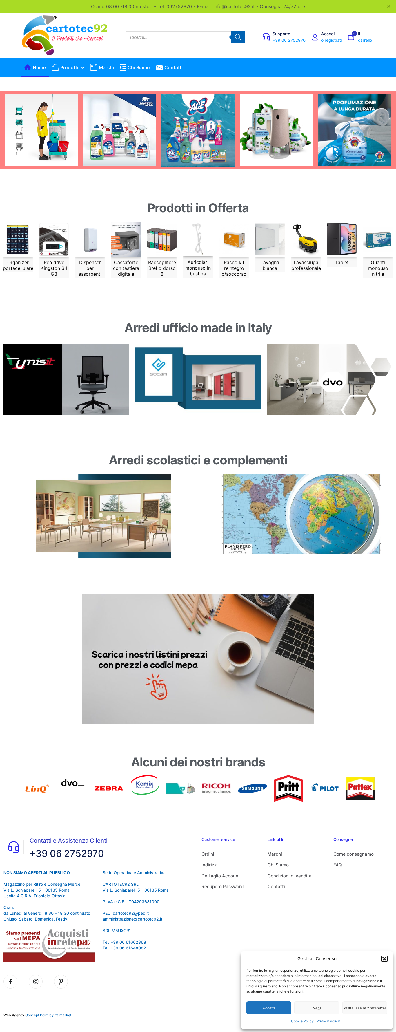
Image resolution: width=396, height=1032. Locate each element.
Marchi (275, 854)
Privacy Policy (328, 1021)
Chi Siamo (278, 865)
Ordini (207, 854)
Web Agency (13, 1015)
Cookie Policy (302, 1021)
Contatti (276, 886)
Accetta (269, 1008)
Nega (317, 1008)
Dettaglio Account (220, 876)
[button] (384, 959)
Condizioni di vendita (290, 876)
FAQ (337, 865)
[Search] (238, 37)
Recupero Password (222, 886)
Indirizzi (209, 865)
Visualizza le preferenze (364, 1008)
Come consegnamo (353, 854)
